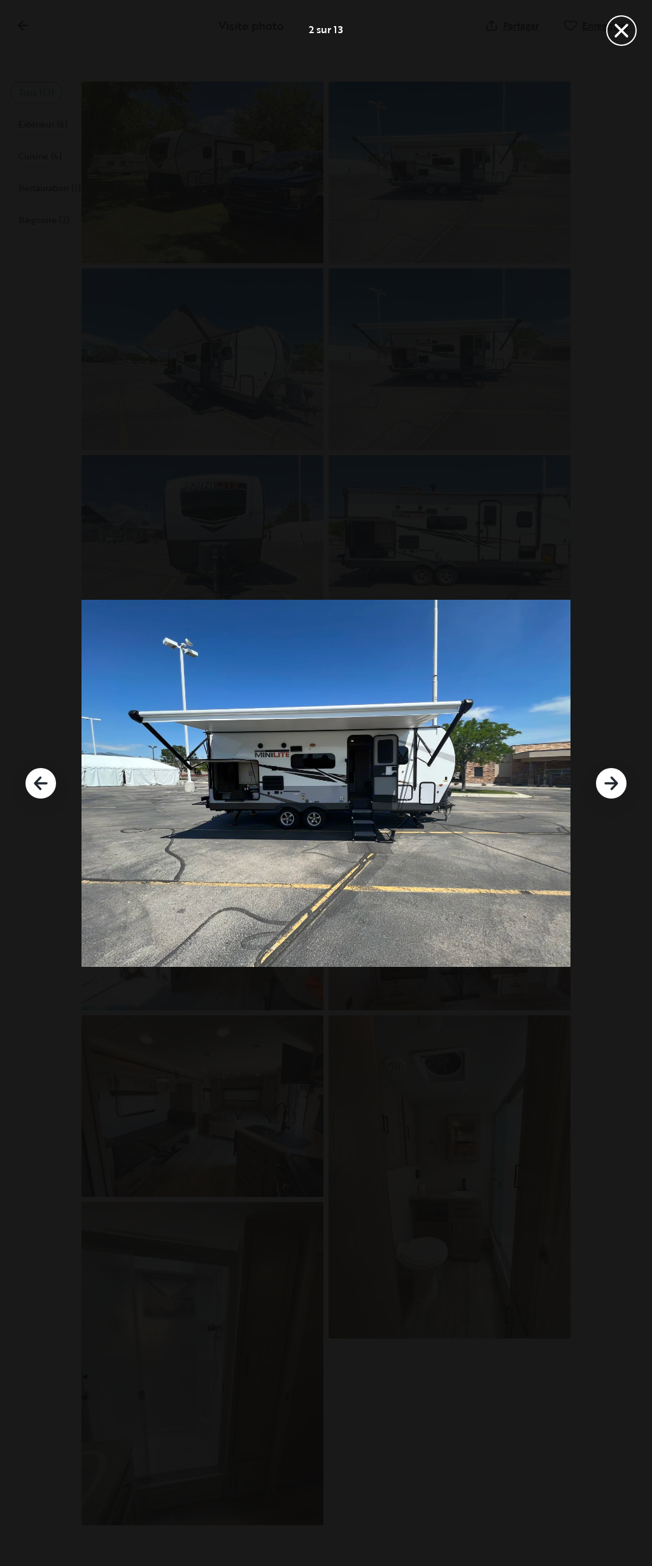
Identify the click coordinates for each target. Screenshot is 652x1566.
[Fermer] (621, 30)
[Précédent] (40, 783)
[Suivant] (611, 783)
